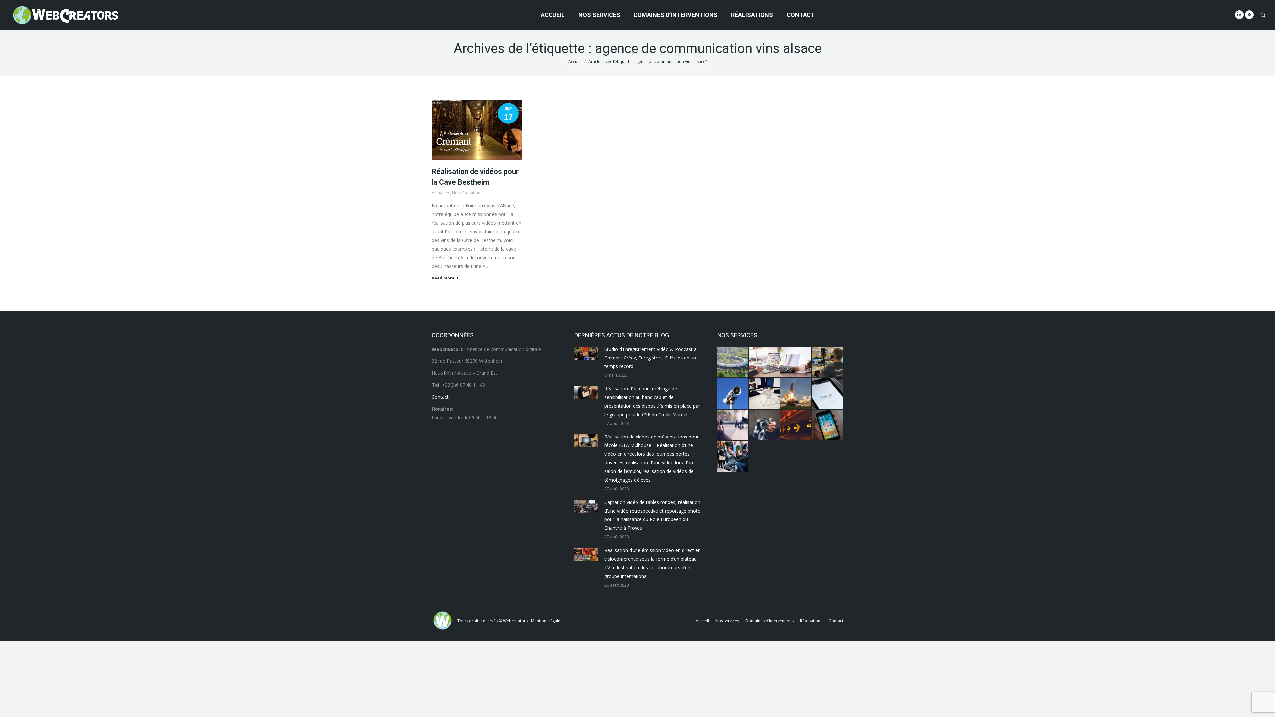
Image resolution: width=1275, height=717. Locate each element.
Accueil (575, 61)
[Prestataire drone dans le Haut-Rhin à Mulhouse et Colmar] (733, 362)
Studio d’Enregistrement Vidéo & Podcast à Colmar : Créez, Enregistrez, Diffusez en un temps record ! (650, 357)
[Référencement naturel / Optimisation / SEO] (827, 394)
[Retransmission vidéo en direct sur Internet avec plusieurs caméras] (827, 362)
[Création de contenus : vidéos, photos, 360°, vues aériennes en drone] (733, 425)
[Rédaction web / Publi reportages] (764, 394)
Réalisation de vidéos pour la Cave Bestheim (475, 176)
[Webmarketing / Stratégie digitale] (796, 425)
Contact (440, 397)
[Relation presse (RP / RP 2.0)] (733, 457)
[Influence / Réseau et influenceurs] (764, 425)
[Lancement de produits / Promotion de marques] (796, 394)
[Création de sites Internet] (764, 362)
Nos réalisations (467, 193)
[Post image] (586, 353)
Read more (443, 278)
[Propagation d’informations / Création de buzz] (733, 394)
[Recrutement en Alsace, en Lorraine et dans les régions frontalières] (796, 362)
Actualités (441, 193)
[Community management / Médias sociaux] (827, 425)
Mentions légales (546, 621)
